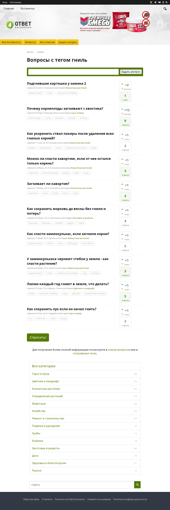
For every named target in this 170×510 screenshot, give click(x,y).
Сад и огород (77, 113)
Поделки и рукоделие (46, 426)
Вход (5, 2)
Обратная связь (31, 499)
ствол (58, 148)
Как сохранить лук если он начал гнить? (61, 309)
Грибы (36, 433)
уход (86, 173)
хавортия (33, 173)
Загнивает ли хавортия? (48, 183)
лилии (31, 293)
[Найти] (165, 8)
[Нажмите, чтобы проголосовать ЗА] (122, 84)
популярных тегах (84, 353)
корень (65, 173)
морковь (59, 118)
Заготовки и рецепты (82, 218)
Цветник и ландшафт (84, 288)
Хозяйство (38, 411)
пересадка (72, 243)
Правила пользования (99, 499)
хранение (33, 223)
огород (83, 118)
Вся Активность (11, 42)
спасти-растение (50, 173)
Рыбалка (37, 441)
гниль (50, 93)
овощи (63, 318)
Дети (35, 456)
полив (55, 193)
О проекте (47, 499)
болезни (95, 273)
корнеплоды (34, 118)
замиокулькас (35, 93)
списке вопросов (119, 350)
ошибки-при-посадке (95, 293)
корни (50, 243)
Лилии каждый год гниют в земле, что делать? (68, 284)
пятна (65, 193)
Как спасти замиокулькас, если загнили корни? (68, 234)
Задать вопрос (68, 42)
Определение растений (47, 396)
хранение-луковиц (48, 293)
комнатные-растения (76, 148)
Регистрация (15, 2)
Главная (8, 8)
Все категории (43, 366)
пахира (31, 148)
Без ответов (47, 42)
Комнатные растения (75, 88)
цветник (76, 293)
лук (30, 318)
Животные (39, 403)
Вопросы (30, 42)
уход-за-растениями (67, 93)
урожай (71, 118)
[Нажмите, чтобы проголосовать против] (122, 88)
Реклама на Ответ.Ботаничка (70, 499)
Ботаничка (28, 8)
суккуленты (87, 243)
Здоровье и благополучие (49, 463)
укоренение (45, 148)
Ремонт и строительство (48, 418)
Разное (36, 470)
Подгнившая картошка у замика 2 (56, 83)
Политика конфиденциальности (130, 499)
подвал (70, 223)
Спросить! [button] (38, 337)
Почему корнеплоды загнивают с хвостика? (65, 108)
